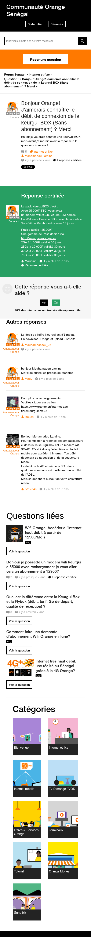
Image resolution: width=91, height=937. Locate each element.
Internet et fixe (43, 151)
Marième (31, 261)
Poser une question (45, 59)
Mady (28, 378)
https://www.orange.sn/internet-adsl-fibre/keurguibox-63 (45, 409)
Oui (56, 302)
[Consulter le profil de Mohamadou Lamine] (12, 113)
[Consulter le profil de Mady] (12, 378)
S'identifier (35, 24)
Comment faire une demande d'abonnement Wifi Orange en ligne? (38, 634)
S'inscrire (57, 24)
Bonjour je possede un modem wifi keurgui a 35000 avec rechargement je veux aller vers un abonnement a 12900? (43, 567)
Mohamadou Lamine (38, 155)
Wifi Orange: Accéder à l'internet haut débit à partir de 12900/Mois (53, 532)
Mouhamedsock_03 (38, 344)
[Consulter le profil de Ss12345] (12, 446)
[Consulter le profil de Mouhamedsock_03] (12, 344)
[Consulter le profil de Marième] (12, 216)
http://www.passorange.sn (38, 238)
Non (43, 302)
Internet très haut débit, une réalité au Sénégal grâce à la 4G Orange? (56, 666)
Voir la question (19, 551)
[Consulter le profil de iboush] (12, 407)
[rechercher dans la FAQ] (82, 41)
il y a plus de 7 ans (56, 261)
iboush (29, 416)
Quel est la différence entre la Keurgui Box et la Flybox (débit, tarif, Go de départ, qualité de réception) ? (43, 601)
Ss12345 (31, 489)
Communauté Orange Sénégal (35, 10)
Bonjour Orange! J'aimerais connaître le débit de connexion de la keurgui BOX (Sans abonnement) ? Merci (50, 116)
